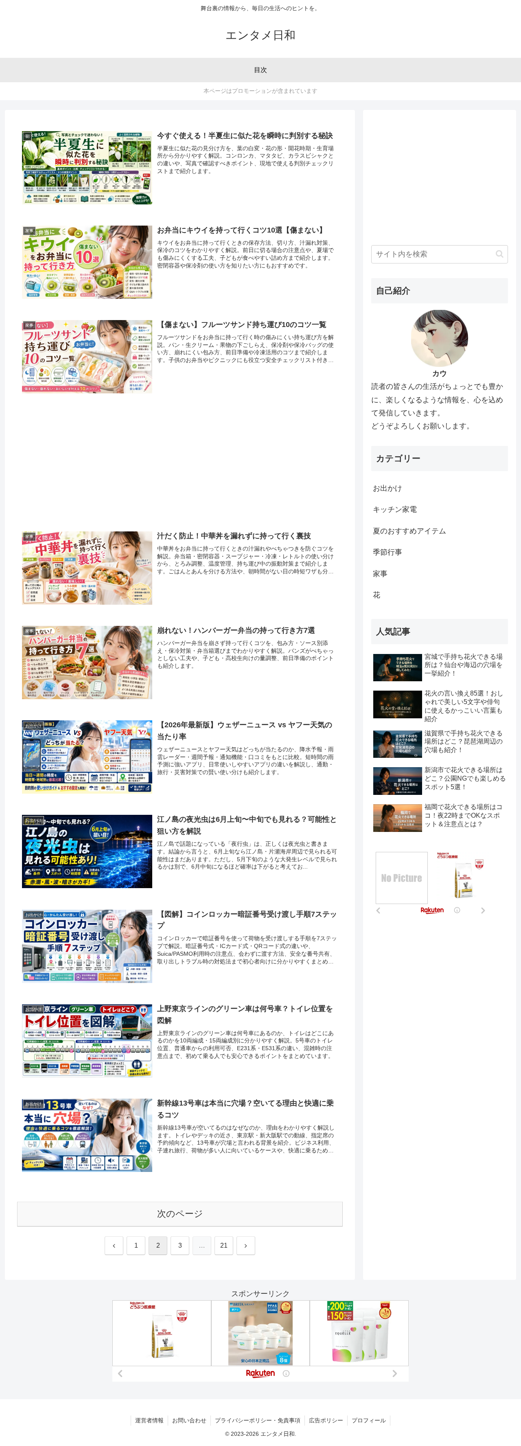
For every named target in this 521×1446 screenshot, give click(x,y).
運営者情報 (149, 1420)
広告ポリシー (326, 1420)
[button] (500, 254)
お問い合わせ (189, 1420)
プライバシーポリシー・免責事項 (257, 1420)
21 (224, 1245)
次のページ (180, 1214)
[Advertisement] (180, 450)
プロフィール (369, 1420)
